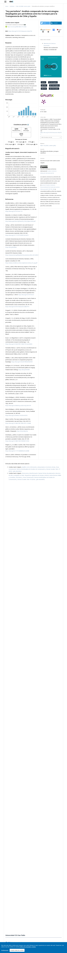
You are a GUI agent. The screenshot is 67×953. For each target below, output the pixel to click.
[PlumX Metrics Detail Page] (44, 102)
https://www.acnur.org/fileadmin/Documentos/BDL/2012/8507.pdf (22, 255)
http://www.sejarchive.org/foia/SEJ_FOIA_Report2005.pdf (20, 221)
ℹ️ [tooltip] (28, 124)
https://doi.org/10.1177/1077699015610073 (16, 235)
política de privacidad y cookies (28, 946)
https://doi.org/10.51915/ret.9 (26, 294)
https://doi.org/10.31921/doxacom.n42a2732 (20, 31)
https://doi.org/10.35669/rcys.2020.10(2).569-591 (18, 405)
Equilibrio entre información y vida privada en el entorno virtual (38, 467)
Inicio (6, 6)
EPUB (44, 88)
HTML (44, 85)
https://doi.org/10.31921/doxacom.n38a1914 (17, 306)
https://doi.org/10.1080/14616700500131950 (17, 441)
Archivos (12, 6)
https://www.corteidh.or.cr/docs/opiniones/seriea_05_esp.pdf (21, 263)
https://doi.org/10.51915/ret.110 (13, 211)
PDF (44, 82)
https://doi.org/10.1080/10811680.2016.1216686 (18, 423)
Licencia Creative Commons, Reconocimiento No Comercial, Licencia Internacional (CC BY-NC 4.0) (49, 187)
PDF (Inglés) (53, 82)
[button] (45, 23)
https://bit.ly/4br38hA (11, 247)
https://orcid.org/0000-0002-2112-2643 (17, 26)
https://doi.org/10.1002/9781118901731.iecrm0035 (18, 344)
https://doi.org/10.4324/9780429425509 (22, 362)
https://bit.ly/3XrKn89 (24, 369)
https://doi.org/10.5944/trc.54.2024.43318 (16, 415)
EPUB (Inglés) (54, 88)
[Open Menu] (5, 1)
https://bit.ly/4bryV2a (22, 431)
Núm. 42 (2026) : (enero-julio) (23, 6)
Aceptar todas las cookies (17, 950)
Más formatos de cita (47, 137)
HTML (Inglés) (55, 85)
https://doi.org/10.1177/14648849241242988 (17, 451)
